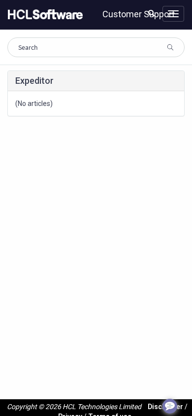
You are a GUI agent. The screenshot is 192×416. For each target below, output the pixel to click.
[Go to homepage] (43, 15)
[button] (151, 13)
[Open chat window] (169, 406)
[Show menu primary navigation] (173, 14)
